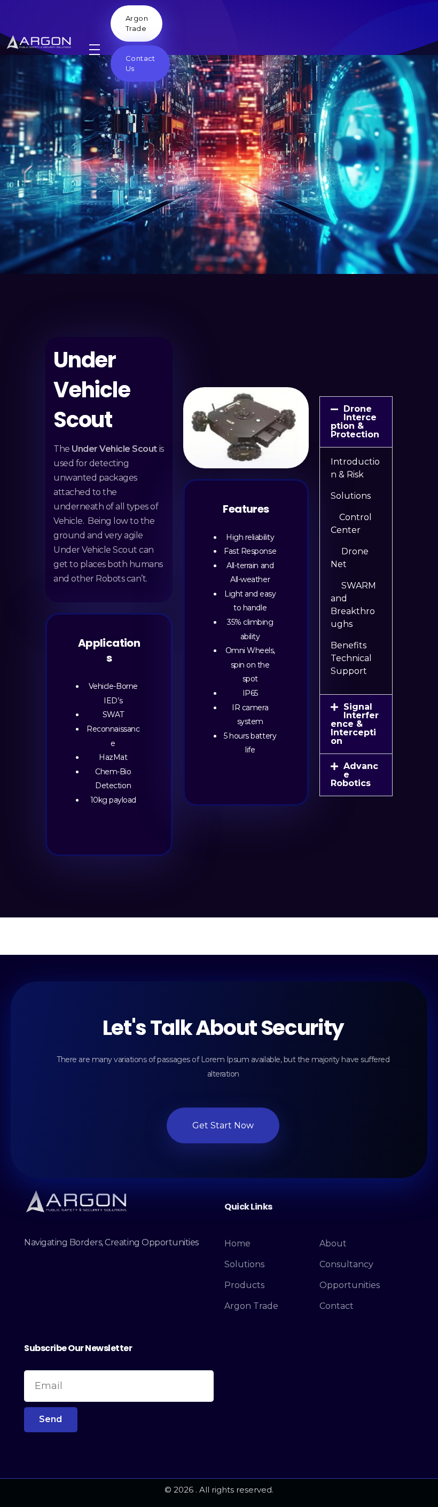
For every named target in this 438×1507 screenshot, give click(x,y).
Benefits (348, 645)
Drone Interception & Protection (355, 421)
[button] (356, 422)
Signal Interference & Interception (355, 724)
